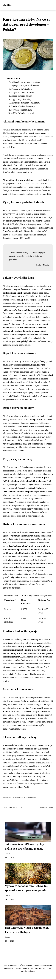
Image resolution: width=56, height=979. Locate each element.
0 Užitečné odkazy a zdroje (23, 113)
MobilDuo (7, 5)
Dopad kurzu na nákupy (21, 96)
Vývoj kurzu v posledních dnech (25, 85)
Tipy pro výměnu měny (21, 99)
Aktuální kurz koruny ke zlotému (25, 82)
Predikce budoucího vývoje (23, 106)
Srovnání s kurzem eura (21, 110)
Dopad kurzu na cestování (22, 92)
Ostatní (50, 807)
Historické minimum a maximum (25, 103)
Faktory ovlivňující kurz (21, 89)
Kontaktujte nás (30, 797)
